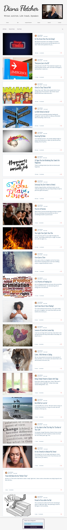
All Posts (4, 29)
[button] (62, 29)
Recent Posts (12, 29)
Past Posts (19, 29)
